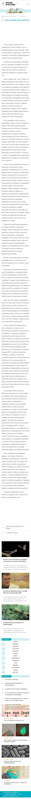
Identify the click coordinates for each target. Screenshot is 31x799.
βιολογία (23, 16)
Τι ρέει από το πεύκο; (12, 533)
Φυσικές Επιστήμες (9, 16)
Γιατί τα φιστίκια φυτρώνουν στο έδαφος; (15, 527)
